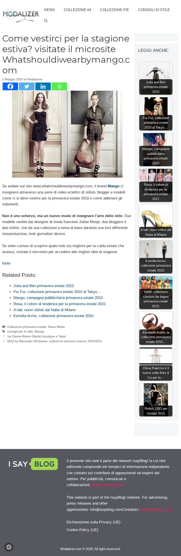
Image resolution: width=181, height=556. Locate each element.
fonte (6, 263)
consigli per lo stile (20, 331)
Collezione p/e (114, 10)
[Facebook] (10, 86)
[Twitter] (26, 86)
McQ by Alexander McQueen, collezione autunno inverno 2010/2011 (54, 341)
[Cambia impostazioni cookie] (8, 547)
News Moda (56, 327)
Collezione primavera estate (26, 327)
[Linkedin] (43, 86)
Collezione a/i (77, 10)
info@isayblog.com (107, 485)
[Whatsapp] (59, 86)
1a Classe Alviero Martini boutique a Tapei (36, 336)
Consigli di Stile (154, 10)
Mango (113, 186)
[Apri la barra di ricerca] (46, 20)
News (49, 10)
